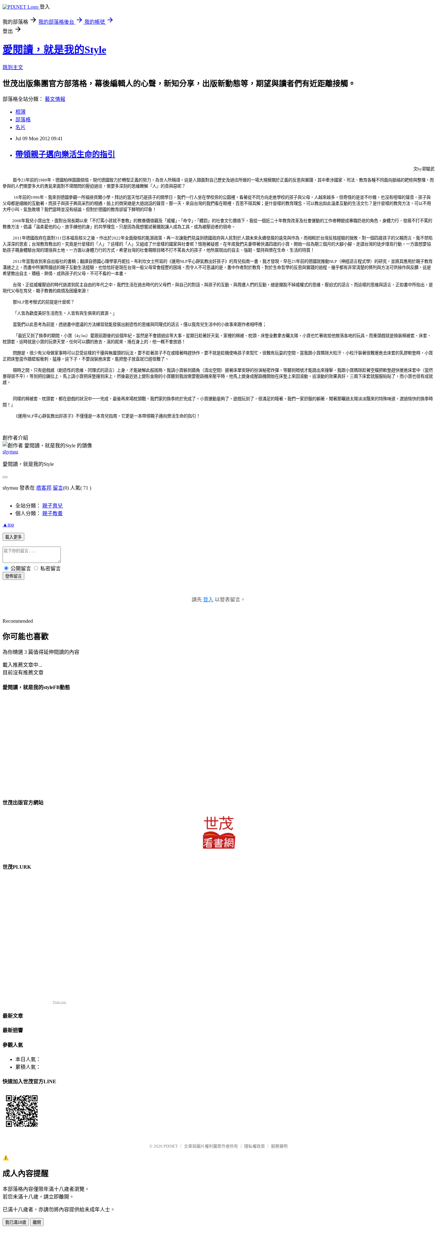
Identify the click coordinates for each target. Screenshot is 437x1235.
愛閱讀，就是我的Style (54, 49)
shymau (10, 451)
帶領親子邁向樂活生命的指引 (65, 154)
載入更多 (13, 537)
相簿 (20, 112)
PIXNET (170, 1146)
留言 (58, 488)
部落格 (23, 119)
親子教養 (52, 513)
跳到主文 (13, 67)
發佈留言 (13, 576)
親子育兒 (52, 505)
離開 (37, 1222)
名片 (20, 127)
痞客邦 (44, 488)
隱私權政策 (254, 1146)
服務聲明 (279, 1146)
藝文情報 (55, 99)
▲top (8, 524)
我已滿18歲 (15, 1222)
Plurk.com (59, 1002)
